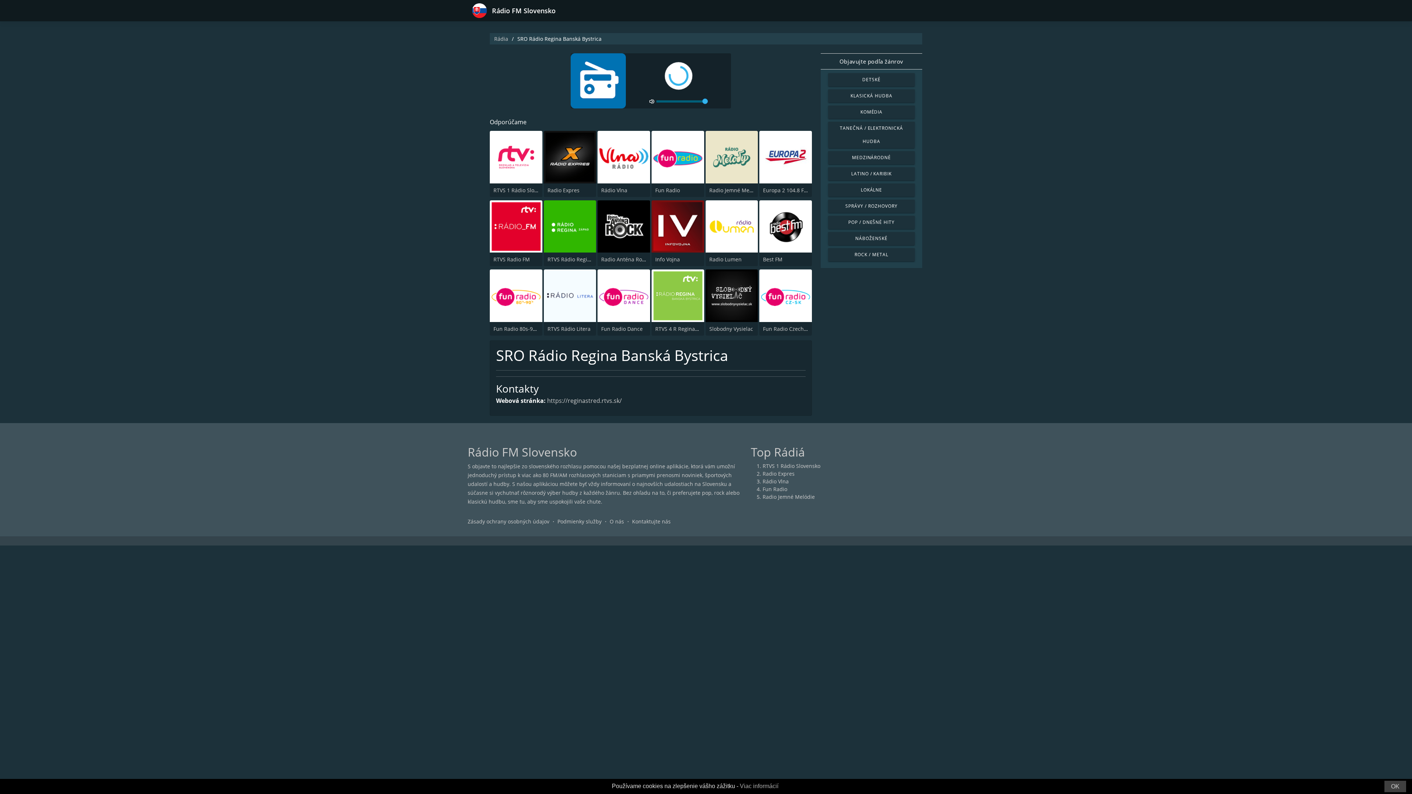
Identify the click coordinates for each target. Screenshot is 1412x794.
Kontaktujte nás (651, 521)
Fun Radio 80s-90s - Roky (524, 328)
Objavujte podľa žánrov (871, 61)
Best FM (772, 259)
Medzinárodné (871, 157)
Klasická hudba (871, 96)
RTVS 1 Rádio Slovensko (522, 190)
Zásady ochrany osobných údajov (508, 521)
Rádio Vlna (614, 190)
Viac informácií (759, 786)
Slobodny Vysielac (731, 328)
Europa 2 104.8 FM (786, 190)
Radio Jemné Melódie (735, 190)
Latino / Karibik (871, 174)
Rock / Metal (871, 254)
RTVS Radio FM (511, 259)
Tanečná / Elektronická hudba (871, 134)
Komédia (871, 112)
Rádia (501, 38)
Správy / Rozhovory (871, 206)
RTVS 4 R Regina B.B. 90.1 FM (691, 328)
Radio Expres (564, 190)
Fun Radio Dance (622, 328)
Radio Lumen (725, 259)
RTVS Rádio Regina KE (574, 259)
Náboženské (871, 238)
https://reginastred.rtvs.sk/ (584, 401)
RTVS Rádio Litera (569, 328)
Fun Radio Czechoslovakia (794, 328)
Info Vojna (667, 259)
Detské (871, 79)
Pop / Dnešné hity (871, 222)
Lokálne (872, 190)
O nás (617, 521)
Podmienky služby (579, 521)
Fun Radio (667, 190)
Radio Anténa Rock (624, 259)
